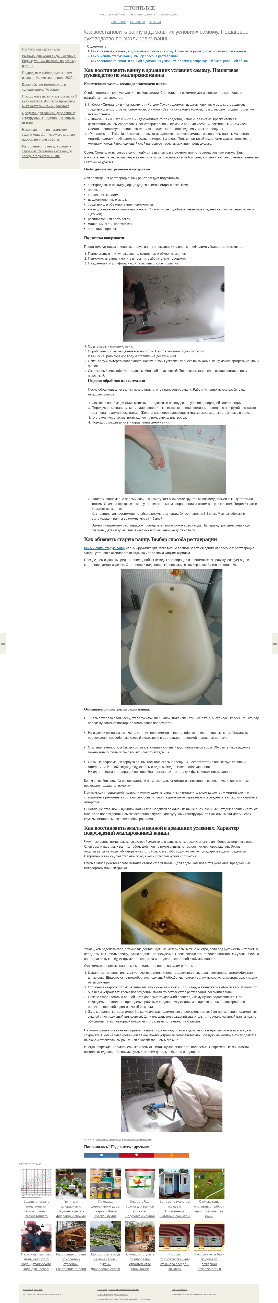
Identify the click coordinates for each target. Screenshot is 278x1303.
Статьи (155, 21)
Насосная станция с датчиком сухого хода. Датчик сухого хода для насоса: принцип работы (49, 134)
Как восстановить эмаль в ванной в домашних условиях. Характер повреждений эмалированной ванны (169, 60)
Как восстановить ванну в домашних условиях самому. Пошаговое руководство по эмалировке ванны (168, 51)
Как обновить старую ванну (104, 548)
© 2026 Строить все (33, 1289)
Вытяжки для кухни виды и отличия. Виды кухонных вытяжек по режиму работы (49, 61)
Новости (137, 21)
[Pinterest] (136, 1155)
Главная (118, 21)
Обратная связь (179, 1289)
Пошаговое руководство (108, 1139)
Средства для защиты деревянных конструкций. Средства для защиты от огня (49, 118)
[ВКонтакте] (101, 1155)
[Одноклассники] (171, 1155)
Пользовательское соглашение (123, 1289)
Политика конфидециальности (112, 1294)
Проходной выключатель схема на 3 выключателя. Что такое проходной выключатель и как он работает (49, 101)
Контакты (102, 1289)
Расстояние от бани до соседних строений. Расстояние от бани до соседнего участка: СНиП (47, 151)
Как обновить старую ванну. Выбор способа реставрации (134, 56)
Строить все (139, 7)
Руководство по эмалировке (136, 1139)
